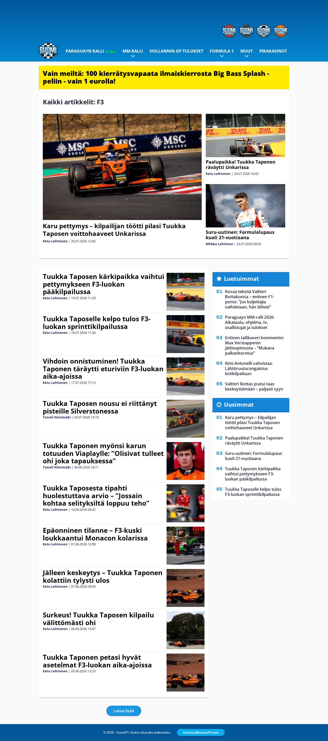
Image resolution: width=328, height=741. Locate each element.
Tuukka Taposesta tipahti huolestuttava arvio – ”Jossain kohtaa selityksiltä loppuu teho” (96, 495)
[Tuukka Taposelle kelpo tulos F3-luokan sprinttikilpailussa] (185, 334)
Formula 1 (222, 51)
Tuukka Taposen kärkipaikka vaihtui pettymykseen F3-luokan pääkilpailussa (103, 284)
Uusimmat (239, 404)
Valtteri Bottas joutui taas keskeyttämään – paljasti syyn (254, 386)
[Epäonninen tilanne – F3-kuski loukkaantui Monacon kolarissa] (185, 546)
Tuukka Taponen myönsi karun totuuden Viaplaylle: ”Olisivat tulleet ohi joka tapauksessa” (103, 453)
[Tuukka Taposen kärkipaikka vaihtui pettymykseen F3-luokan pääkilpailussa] (185, 292)
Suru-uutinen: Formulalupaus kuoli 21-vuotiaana (240, 235)
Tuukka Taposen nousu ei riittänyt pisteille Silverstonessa (100, 407)
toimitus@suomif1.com (201, 732)
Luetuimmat (241, 278)
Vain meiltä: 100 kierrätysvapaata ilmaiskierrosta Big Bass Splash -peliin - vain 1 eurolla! (156, 77)
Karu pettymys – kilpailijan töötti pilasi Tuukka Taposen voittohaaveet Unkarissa (114, 230)
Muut (246, 51)
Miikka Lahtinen (219, 244)
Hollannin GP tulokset (176, 51)
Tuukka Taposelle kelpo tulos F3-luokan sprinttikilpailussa (96, 322)
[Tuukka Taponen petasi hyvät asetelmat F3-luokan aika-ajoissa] (185, 673)
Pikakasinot (273, 51)
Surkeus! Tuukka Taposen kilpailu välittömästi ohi (98, 618)
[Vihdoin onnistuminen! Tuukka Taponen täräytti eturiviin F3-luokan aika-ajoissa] (185, 376)
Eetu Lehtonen (55, 241)
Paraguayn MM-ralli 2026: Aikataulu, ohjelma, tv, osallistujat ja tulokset (249, 322)
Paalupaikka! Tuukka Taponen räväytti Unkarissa (240, 164)
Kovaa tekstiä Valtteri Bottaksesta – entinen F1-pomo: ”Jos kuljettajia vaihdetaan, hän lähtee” (249, 299)
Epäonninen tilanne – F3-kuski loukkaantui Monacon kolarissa (95, 534)
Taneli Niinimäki (57, 417)
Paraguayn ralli (91, 51)
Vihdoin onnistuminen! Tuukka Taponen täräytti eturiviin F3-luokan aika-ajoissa (103, 368)
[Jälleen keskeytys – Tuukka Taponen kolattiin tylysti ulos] (185, 588)
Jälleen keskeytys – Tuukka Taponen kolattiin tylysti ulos (102, 576)
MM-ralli (132, 51)
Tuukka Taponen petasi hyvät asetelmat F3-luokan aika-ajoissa (97, 661)
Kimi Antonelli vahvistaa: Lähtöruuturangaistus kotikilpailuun (249, 368)
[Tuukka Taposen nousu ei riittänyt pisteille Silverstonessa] (185, 419)
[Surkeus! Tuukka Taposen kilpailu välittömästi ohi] (185, 630)
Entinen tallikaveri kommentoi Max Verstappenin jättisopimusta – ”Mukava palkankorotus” (254, 345)
